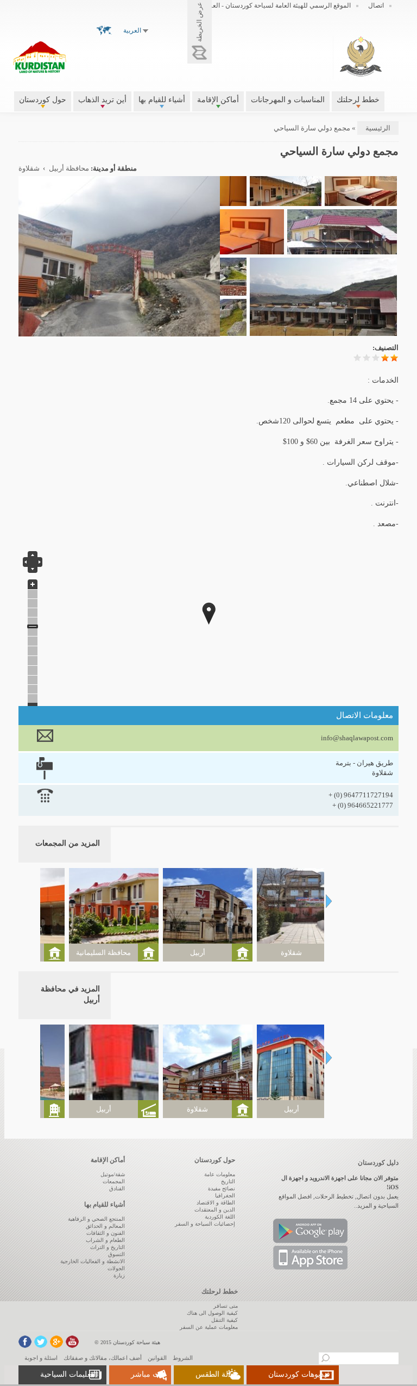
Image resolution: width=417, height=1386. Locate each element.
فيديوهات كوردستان (299, 1374)
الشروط (183, 1357)
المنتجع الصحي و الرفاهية (96, 1219)
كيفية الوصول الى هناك (212, 1313)
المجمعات (114, 1181)
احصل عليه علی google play (310, 1231)
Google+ (56, 1341)
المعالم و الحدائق (105, 1226)
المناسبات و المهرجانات (288, 100)
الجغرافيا (225, 1195)
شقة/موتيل (112, 1174)
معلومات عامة (219, 1174)
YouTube (72, 1341)
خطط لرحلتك (358, 100)
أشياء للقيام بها (161, 100)
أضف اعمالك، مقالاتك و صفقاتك (103, 1357)
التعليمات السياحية (69, 1374)
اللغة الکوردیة (220, 1217)
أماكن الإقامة (218, 100)
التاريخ (228, 1181)
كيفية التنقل (224, 1320)
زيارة (119, 1275)
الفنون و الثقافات (105, 1233)
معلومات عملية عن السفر (209, 1327)
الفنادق (117, 1188)
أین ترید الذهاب (102, 100)
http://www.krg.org (361, 56)
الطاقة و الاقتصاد (216, 1203)
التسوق (116, 1254)
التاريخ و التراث (107, 1247)
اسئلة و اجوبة (41, 1357)
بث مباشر (146, 1374)
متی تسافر (225, 1306)
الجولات (116, 1268)
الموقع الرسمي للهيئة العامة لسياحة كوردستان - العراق (277, 5)
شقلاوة (29, 168)
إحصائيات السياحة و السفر (205, 1224)
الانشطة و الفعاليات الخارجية (92, 1261)
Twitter (40, 1341)
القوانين (157, 1357)
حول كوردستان (42, 100)
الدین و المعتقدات (214, 1210)
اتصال (376, 5)
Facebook (24, 1341)
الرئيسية (377, 128)
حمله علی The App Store (310, 1258)
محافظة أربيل (69, 168)
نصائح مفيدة (221, 1188)
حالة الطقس (215, 1374)
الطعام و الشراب (105, 1240)
